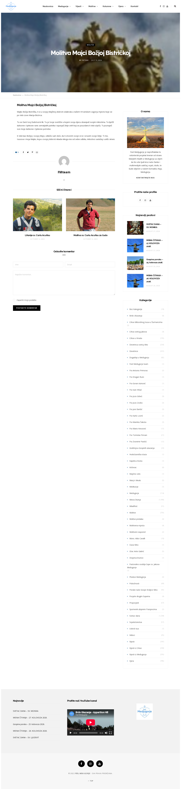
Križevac (133, 467)
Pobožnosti (134, 583)
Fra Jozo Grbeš (135, 396)
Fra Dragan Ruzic (136, 377)
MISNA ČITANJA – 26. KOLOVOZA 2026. (154, 278)
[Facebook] (81, 763)
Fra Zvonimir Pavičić (138, 441)
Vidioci (132, 635)
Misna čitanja (135, 499)
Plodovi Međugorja (137, 577)
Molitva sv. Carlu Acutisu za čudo (90, 235)
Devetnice (133, 351)
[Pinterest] (6, 126)
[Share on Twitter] (6, 119)
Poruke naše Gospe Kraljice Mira (143, 590)
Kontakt (134, 6)
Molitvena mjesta (136, 525)
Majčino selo (134, 474)
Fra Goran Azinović (137, 383)
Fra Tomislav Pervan (138, 435)
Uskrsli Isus (134, 628)
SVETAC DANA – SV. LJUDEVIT (26, 737)
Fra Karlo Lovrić (136, 415)
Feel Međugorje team (138, 364)
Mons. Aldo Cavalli (137, 538)
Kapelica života (135, 461)
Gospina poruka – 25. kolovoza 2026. (29, 724)
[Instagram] (90, 763)
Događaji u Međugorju (139, 357)
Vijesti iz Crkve (135, 648)
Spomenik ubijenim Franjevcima (143, 609)
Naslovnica (48, 6)
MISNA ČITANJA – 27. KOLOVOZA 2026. (154, 243)
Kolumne (107, 6)
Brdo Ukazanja (135, 315)
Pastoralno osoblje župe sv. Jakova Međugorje (143, 566)
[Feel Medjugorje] (11, 6)
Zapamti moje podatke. (27, 300)
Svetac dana (134, 616)
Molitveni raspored (137, 532)
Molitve (92, 6)
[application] (90, 722)
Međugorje (63, 6)
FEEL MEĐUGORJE (82, 773)
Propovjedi (134, 603)
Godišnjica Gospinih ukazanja (141, 448)
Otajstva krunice (136, 558)
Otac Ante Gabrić (136, 551)
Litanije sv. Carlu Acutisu (37, 235)
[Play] (70, 733)
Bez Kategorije (135, 309)
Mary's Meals (135, 480)
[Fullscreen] (110, 733)
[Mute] (106, 733)
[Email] (6, 133)
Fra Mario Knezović (137, 428)
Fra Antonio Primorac (138, 370)
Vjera (120, 6)
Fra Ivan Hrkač (135, 390)
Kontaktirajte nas (145, 178)
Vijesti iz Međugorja (137, 654)
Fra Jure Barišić (135, 409)
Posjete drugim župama (139, 596)
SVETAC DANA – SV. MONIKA (25, 711)
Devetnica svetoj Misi (138, 344)
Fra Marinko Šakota (137, 422)
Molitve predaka (136, 519)
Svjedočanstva (135, 622)
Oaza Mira (133, 545)
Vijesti (78, 6)
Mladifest (133, 506)
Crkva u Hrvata (135, 338)
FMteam (85, 60)
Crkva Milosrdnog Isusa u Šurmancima (145, 322)
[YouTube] (99, 763)
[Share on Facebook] (6, 112)
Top (91, 781)
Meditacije (133, 486)
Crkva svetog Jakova (138, 331)
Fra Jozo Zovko (136, 403)
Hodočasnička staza (138, 454)
